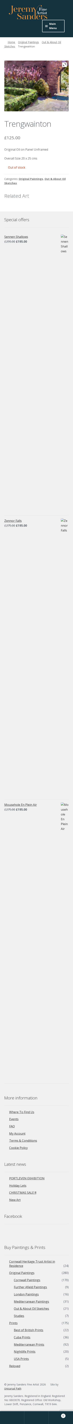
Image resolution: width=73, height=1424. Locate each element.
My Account (17, 1133)
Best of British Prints (28, 1330)
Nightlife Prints (24, 1352)
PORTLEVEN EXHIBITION (27, 1178)
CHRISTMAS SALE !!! (22, 1193)
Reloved (14, 1366)
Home (11, 42)
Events (14, 1119)
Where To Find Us (21, 1112)
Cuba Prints (22, 1337)
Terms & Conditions (23, 1141)
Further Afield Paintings (30, 1287)
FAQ (12, 1126)
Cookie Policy (18, 1148)
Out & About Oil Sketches (31, 1309)
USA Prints (21, 1359)
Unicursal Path (12, 1388)
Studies (19, 1316)
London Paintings (26, 1294)
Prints (13, 1323)
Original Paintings (28, 42)
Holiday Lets (17, 1186)
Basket (56, 1414)
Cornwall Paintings (27, 1280)
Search (36, 1417)
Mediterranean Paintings (31, 1302)
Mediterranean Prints (29, 1344)
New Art (15, 1200)
